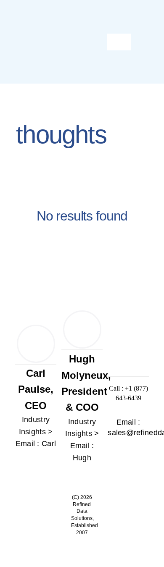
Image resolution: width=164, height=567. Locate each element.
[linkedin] (35, 460)
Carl (49, 443)
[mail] (128, 451)
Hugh (82, 458)
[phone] (142, 451)
